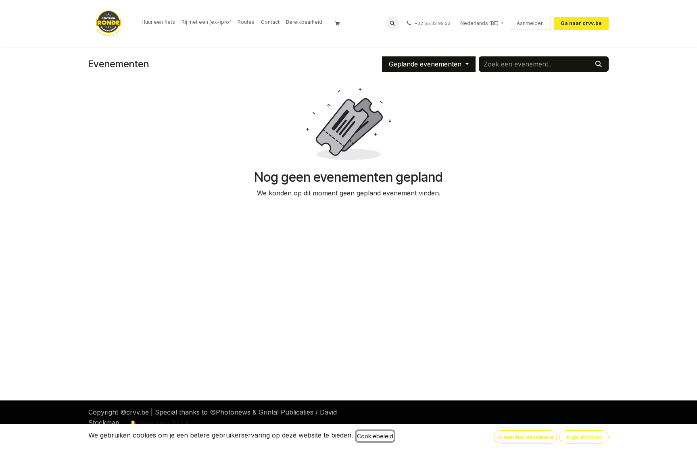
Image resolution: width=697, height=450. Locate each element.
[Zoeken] (598, 64)
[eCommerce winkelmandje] (340, 23)
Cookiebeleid (375, 436)
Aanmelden (530, 23)
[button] (392, 23)
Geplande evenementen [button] (426, 64)
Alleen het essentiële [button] (525, 436)
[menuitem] (158, 22)
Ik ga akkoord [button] (584, 436)
